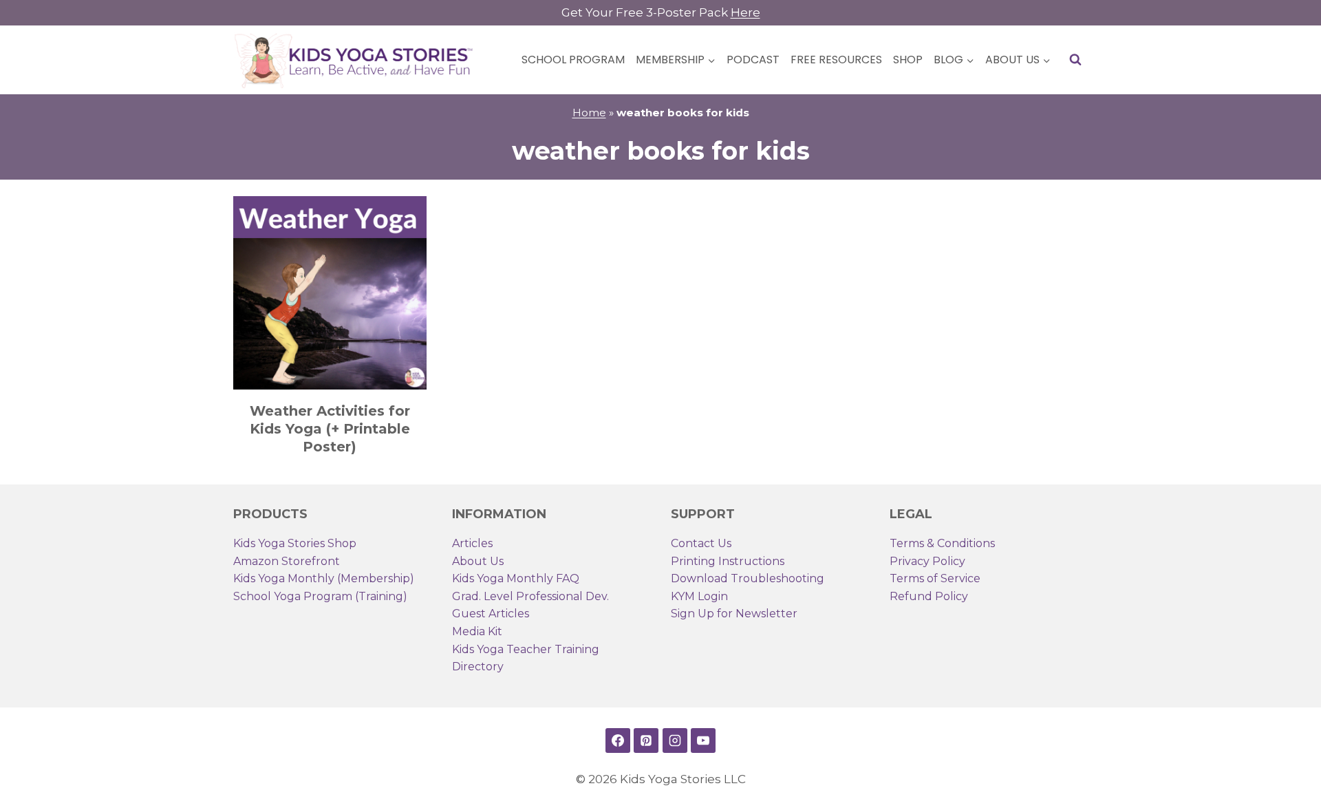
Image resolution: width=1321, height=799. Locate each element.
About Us (478, 561)
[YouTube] (703, 740)
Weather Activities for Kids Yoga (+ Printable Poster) (330, 429)
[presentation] (330, 293)
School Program (573, 59)
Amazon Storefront (286, 561)
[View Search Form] (1075, 59)
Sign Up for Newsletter (734, 613)
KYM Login (699, 596)
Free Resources (836, 59)
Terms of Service (935, 578)
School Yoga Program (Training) (320, 596)
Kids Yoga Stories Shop (294, 543)
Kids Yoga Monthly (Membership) (323, 578)
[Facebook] (617, 740)
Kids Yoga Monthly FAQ (515, 578)
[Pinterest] (646, 740)
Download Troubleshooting (747, 578)
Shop (908, 59)
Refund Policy (929, 596)
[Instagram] (675, 740)
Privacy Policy (927, 561)
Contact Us (701, 543)
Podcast (753, 59)
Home (589, 112)
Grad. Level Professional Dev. (530, 596)
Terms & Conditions (942, 543)
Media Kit (477, 631)
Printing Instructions (727, 561)
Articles (472, 543)
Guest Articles (490, 613)
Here (745, 12)
